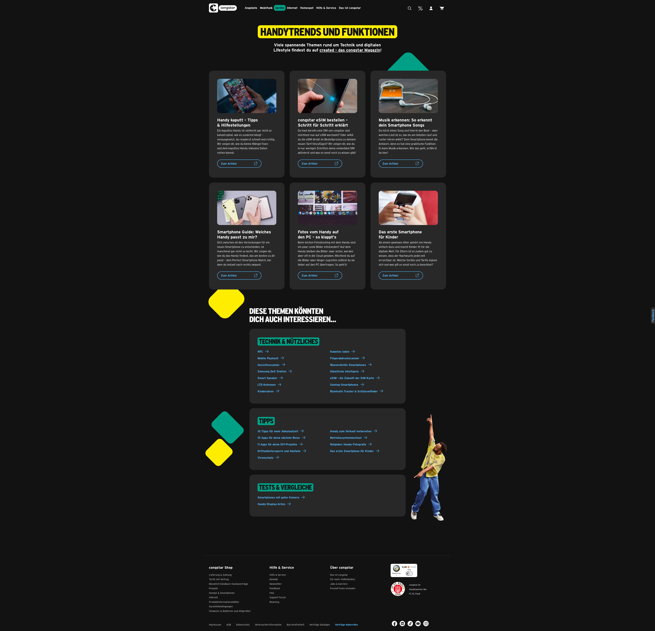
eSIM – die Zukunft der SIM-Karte (352, 378)
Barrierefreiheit (295, 624)
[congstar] (223, 8)
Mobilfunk (266, 8)
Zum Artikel (229, 163)
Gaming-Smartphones (344, 384)
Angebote (251, 8)
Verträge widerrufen (346, 624)
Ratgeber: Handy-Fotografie (348, 444)
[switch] (409, 573)
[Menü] (415, 566)
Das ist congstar (350, 8)
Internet (292, 8)
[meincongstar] (432, 8)
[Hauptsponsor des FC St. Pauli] (398, 589)
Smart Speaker (267, 378)
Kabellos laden (339, 351)
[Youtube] (418, 623)
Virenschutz (265, 457)
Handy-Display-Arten (271, 504)
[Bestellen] (442, 8)
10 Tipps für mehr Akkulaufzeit (278, 431)
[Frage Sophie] (410, 8)
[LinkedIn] (402, 623)
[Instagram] (426, 623)
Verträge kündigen (319, 624)
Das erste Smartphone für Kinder (352, 451)
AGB (228, 624)
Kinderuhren (266, 391)
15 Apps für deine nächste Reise (279, 437)
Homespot (307, 8)
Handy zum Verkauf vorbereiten (351, 431)
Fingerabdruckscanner (344, 358)
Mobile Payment (268, 358)
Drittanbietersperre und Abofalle (279, 451)
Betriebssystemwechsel (346, 437)
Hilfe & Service (326, 8)
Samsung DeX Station (272, 371)
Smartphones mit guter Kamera (278, 497)
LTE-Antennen (267, 384)
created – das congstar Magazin (349, 50)
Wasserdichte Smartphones (348, 365)
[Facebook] (394, 623)
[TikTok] (410, 623)
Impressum (215, 624)
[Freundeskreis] (421, 8)
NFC (260, 351)
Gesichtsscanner (269, 365)
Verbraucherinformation (268, 624)
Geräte (279, 8)
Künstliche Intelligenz (344, 371)
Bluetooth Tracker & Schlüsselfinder (354, 391)
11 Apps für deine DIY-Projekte (277, 444)
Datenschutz (243, 624)
